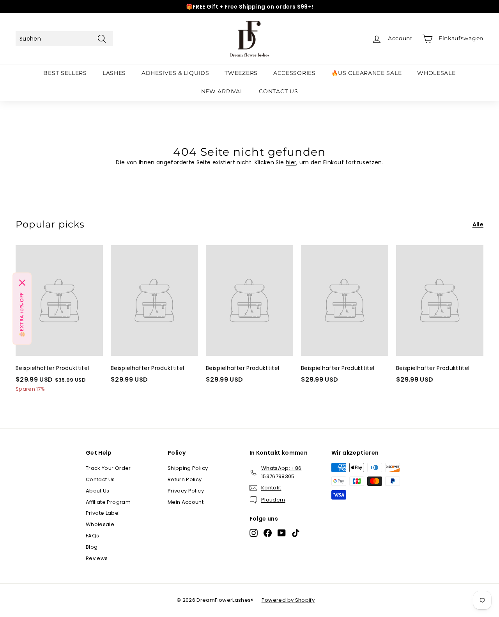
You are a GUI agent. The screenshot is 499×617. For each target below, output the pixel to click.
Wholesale (100, 524)
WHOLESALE (436, 72)
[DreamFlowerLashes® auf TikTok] (296, 533)
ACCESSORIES (294, 72)
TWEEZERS (241, 72)
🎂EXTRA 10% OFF (22, 315)
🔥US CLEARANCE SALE (366, 72)
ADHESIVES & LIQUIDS (175, 72)
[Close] (22, 282)
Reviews (97, 558)
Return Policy (185, 479)
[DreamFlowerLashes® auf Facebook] (268, 533)
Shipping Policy (188, 468)
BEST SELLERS (65, 72)
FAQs (92, 535)
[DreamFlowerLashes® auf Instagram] (254, 533)
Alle (477, 224)
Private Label (103, 513)
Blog (91, 547)
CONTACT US (278, 91)
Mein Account (185, 502)
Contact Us (100, 479)
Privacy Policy (186, 490)
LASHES (114, 72)
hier (291, 162)
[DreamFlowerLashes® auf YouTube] (282, 533)
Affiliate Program (108, 502)
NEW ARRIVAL (222, 91)
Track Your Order (108, 468)
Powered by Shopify (288, 600)
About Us (98, 490)
